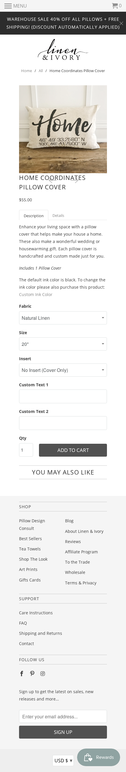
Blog (69, 520)
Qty (22, 438)
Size (23, 332)
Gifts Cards (30, 580)
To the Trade (77, 562)
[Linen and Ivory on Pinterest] (33, 673)
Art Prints (28, 569)
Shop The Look (33, 559)
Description (34, 215)
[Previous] (51, 179)
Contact (26, 643)
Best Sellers (30, 538)
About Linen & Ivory (84, 531)
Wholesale (75, 572)
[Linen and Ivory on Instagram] (43, 673)
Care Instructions (36, 612)
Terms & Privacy (80, 583)
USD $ (63, 760)
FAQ (23, 623)
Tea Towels (30, 549)
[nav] (15, 6)
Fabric (25, 306)
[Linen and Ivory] (63, 49)
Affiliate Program (81, 552)
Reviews (73, 541)
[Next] (74, 179)
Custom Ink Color (35, 294)
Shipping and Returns (40, 633)
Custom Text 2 (33, 411)
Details (58, 215)
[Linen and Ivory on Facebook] (22, 673)
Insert (25, 358)
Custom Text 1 (33, 384)
